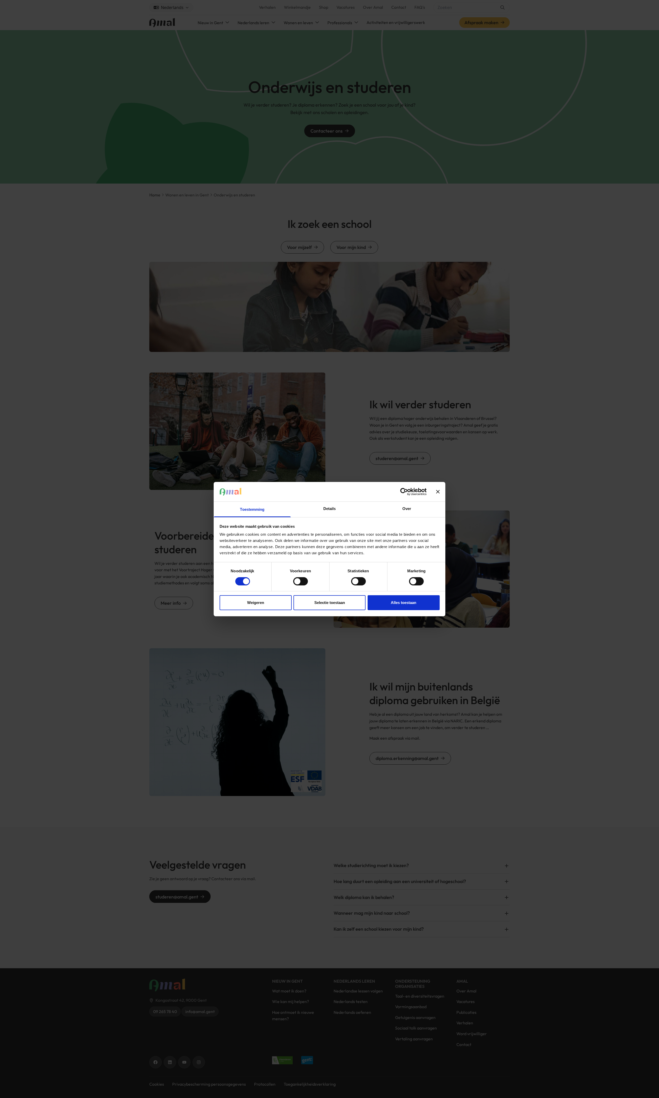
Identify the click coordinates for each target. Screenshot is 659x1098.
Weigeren (255, 602)
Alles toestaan (403, 602)
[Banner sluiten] (438, 492)
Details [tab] (329, 508)
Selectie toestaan (329, 602)
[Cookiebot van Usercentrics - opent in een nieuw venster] (404, 492)
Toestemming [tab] (252, 509)
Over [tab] (406, 508)
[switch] (300, 581)
